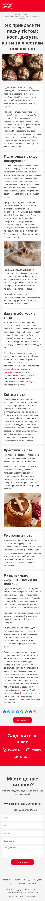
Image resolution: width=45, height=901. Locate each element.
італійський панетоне (20, 693)
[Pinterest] (35, 711)
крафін (7, 693)
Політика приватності (16, 896)
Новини (25, 14)
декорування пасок (23, 121)
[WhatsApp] (21, 711)
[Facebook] (4, 711)
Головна (17, 14)
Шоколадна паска (19, 369)
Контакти (32, 884)
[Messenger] (17, 711)
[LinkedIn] (30, 711)
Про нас (12, 884)
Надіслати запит (21, 862)
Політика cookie (31, 896)
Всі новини (21, 720)
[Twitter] (8, 711)
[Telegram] (13, 711)
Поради (27, 880)
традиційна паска (12, 372)
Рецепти (17, 880)
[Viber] (26, 711)
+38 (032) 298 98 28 (24, 809)
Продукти (38, 880)
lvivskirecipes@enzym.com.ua (22, 803)
